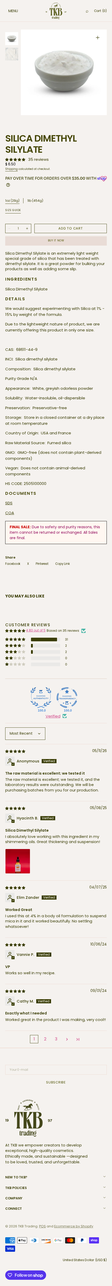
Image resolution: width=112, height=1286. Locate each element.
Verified (53, 716)
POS (42, 1226)
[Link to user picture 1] (17, 861)
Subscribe (56, 1082)
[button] (8, 11)
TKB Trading (28, 1226)
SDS (9, 503)
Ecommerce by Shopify (73, 1226)
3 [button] (56, 1039)
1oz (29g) (12, 200)
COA (9, 513)
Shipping (11, 169)
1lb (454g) (35, 200)
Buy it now (56, 240)
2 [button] (45, 1039)
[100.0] (40, 697)
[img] (15, 751)
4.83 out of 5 (36, 630)
